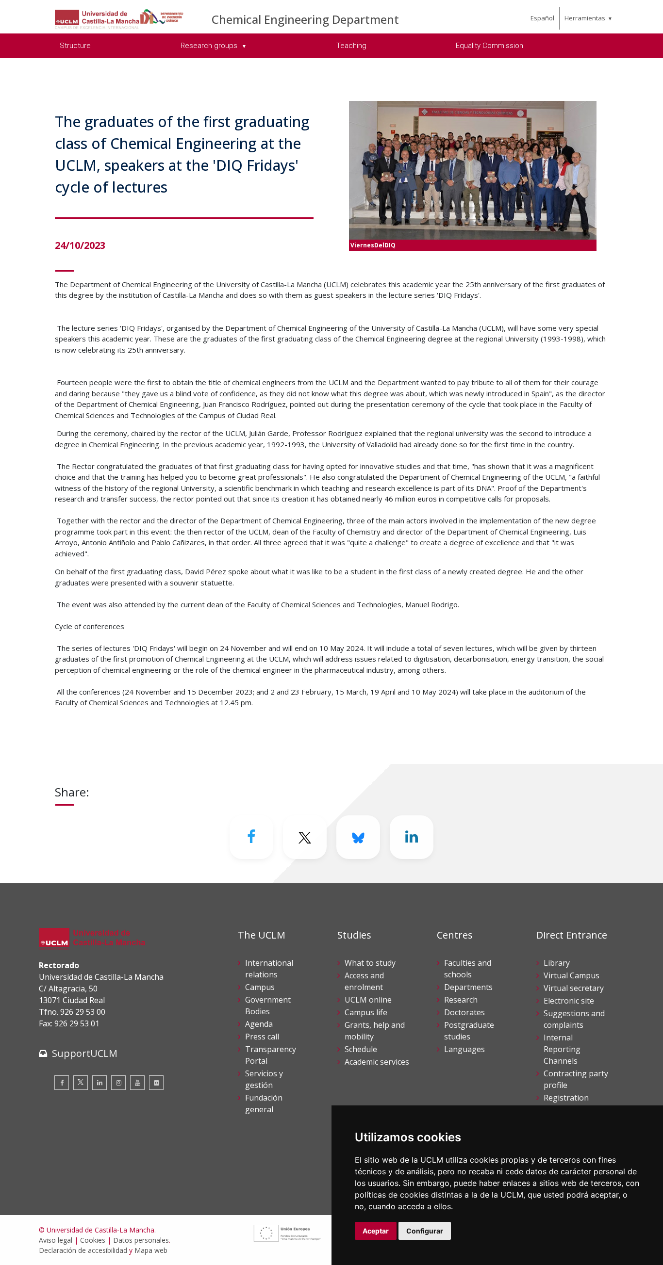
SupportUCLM (84, 1053)
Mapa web (150, 1250)
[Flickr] (156, 1082)
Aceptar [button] (376, 1231)
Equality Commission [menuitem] (489, 45)
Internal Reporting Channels (562, 1049)
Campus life (366, 1012)
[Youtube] (137, 1082)
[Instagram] (118, 1082)
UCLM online (368, 999)
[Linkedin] (411, 837)
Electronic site (569, 1000)
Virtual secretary (574, 988)
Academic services (377, 1061)
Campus (260, 987)
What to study (370, 962)
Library (557, 962)
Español (542, 18)
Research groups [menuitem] (210, 45)
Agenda (259, 1024)
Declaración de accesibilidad (83, 1250)
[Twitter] (80, 1082)
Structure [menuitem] (75, 45)
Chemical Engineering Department (305, 19)
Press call (262, 1036)
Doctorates (464, 1012)
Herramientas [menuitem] (584, 18)
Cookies (92, 1240)
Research (461, 999)
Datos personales (141, 1240)
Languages (464, 1049)
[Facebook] (251, 837)
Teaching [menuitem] (351, 45)
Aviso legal (55, 1240)
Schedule (361, 1049)
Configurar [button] (424, 1231)
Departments (468, 987)
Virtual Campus (571, 975)
